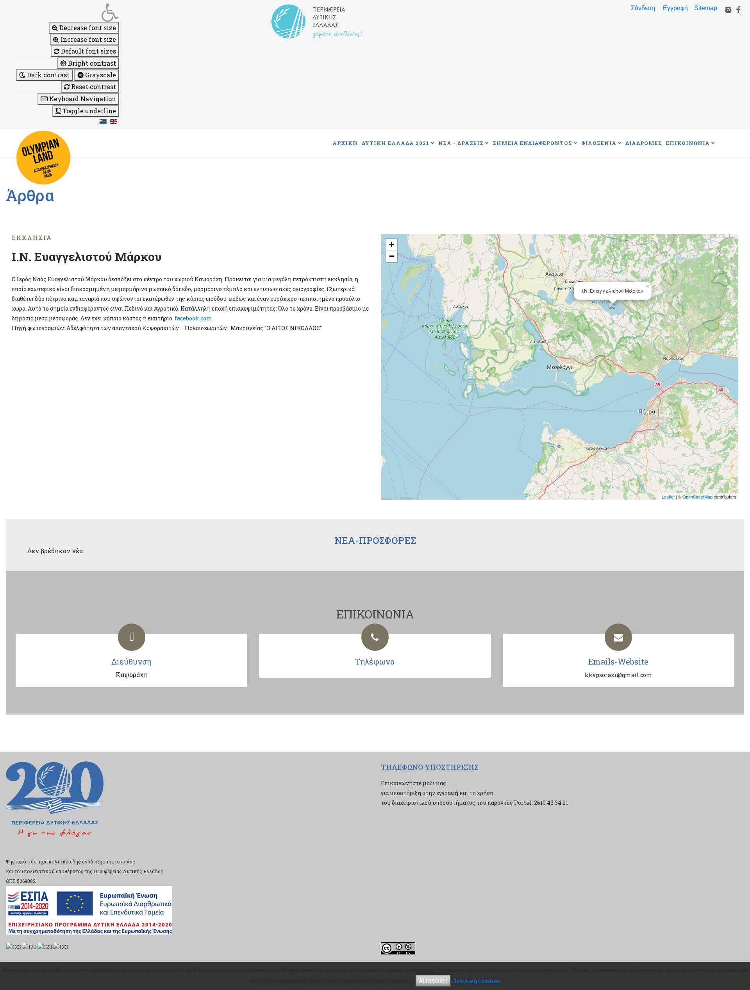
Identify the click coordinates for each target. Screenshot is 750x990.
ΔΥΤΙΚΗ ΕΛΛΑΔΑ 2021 (395, 143)
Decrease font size (87, 27)
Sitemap (705, 8)
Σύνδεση (643, 8)
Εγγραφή (675, 8)
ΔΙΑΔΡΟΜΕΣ (643, 143)
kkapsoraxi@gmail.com (618, 675)
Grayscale (100, 75)
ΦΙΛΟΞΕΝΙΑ (598, 143)
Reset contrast (93, 86)
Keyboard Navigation (82, 99)
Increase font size (87, 39)
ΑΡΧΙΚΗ (345, 143)
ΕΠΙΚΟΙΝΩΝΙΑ (688, 143)
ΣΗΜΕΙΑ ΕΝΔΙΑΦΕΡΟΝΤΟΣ (532, 143)
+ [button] (391, 244)
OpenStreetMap (697, 496)
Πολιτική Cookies (476, 981)
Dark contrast (47, 75)
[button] (66, 12)
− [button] (391, 256)
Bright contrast (91, 63)
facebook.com (193, 318)
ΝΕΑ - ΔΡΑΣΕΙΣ (461, 143)
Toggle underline (88, 111)
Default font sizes (87, 51)
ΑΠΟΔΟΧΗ (433, 981)
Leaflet (668, 496)
